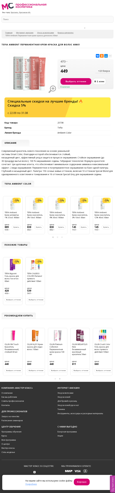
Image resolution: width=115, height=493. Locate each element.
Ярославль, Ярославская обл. (21, 12)
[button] (112, 484)
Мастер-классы (8, 448)
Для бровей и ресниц (67, 401)
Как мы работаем (9, 397)
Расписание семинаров (12, 420)
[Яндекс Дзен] (34, 472)
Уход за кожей (64, 397)
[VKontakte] (43, 472)
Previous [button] (4, 216)
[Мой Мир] (106, 56)
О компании (7, 393)
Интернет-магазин (24, 32)
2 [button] (57, 237)
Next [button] (110, 216)
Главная (8, 32)
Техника (61, 409)
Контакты (5, 405)
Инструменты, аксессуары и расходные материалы (80, 413)
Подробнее (31, 484)
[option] (12, 216)
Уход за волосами (45, 32)
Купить (16, 227)
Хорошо (82, 481)
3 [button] (61, 237)
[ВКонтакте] (97, 56)
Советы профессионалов (12, 401)
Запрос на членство (10, 416)
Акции (60, 435)
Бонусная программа (67, 431)
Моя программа (8, 440)
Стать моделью (8, 452)
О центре (5, 444)
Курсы (4, 435)
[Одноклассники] (102, 56)
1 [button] (53, 237)
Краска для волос (66, 32)
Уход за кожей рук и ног (68, 405)
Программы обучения (11, 431)
